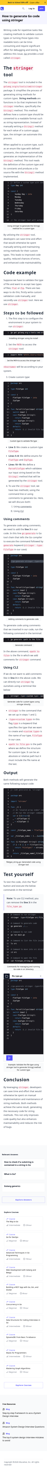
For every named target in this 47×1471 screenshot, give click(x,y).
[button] (9, 191)
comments (26, 506)
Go (25, 53)
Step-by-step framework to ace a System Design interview (22, 1414)
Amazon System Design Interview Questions (23, 1426)
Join (41, 8)
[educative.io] (2, 8)
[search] (23, 9)
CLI (22, 511)
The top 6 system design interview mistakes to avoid (23, 1439)
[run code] (9, 1058)
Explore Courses (23, 1385)
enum (35, 130)
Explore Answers (23, 1199)
